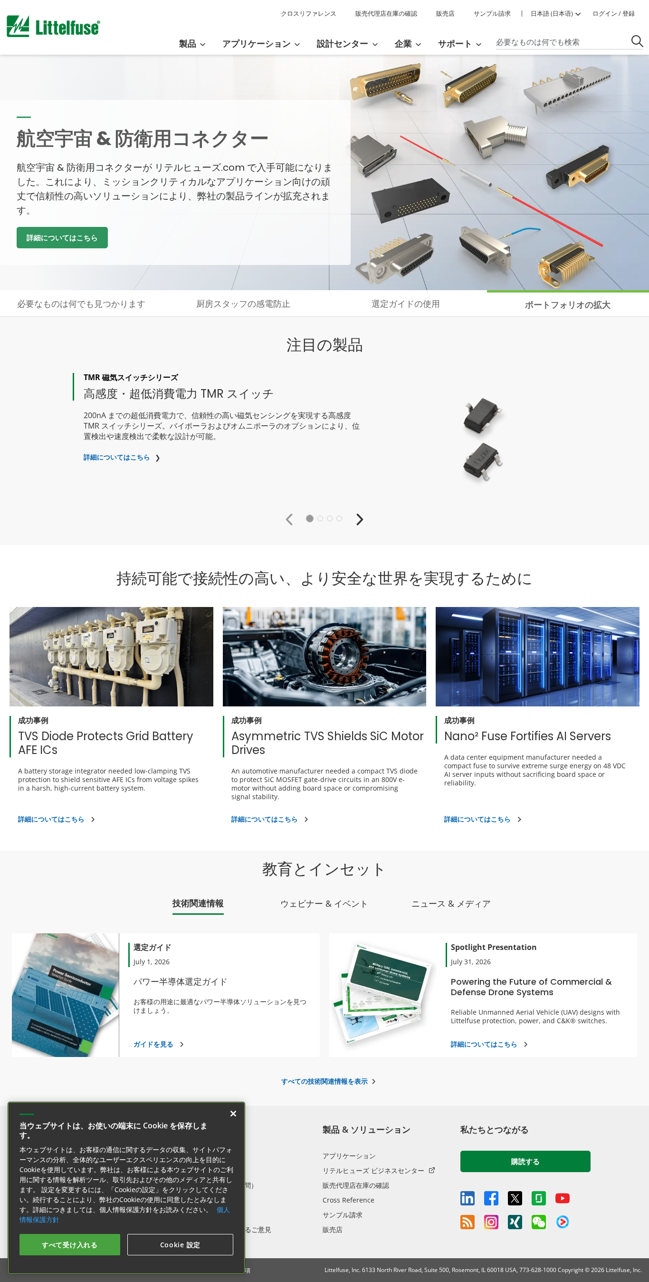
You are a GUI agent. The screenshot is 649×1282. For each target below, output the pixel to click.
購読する (525, 1161)
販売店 (445, 13)
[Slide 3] (330, 518)
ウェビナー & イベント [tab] (324, 903)
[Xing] (515, 1222)
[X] (515, 1198)
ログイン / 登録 (613, 13)
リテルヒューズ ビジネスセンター (373, 1170)
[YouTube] (562, 1198)
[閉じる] (233, 1113)
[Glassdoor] (539, 1198)
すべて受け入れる (70, 1244)
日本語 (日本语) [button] (552, 13)
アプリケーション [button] (256, 43)
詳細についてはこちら (62, 237)
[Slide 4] (339, 518)
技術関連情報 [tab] (198, 903)
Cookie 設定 (180, 1244)
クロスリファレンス (308, 13)
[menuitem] (195, 43)
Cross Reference (348, 1199)
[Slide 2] (320, 518)
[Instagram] (491, 1222)
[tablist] (324, 905)
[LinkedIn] (467, 1198)
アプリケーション (349, 1155)
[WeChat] (539, 1222)
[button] (291, 519)
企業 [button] (403, 43)
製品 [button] (187, 43)
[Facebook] (491, 1198)
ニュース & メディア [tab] (451, 903)
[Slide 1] (310, 518)
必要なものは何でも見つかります (81, 303)
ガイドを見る (153, 1043)
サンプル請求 (492, 13)
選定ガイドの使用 (406, 303)
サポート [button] (455, 43)
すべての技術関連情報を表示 (324, 1081)
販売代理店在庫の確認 (386, 13)
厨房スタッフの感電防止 (243, 303)
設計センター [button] (342, 43)
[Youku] (562, 1222)
